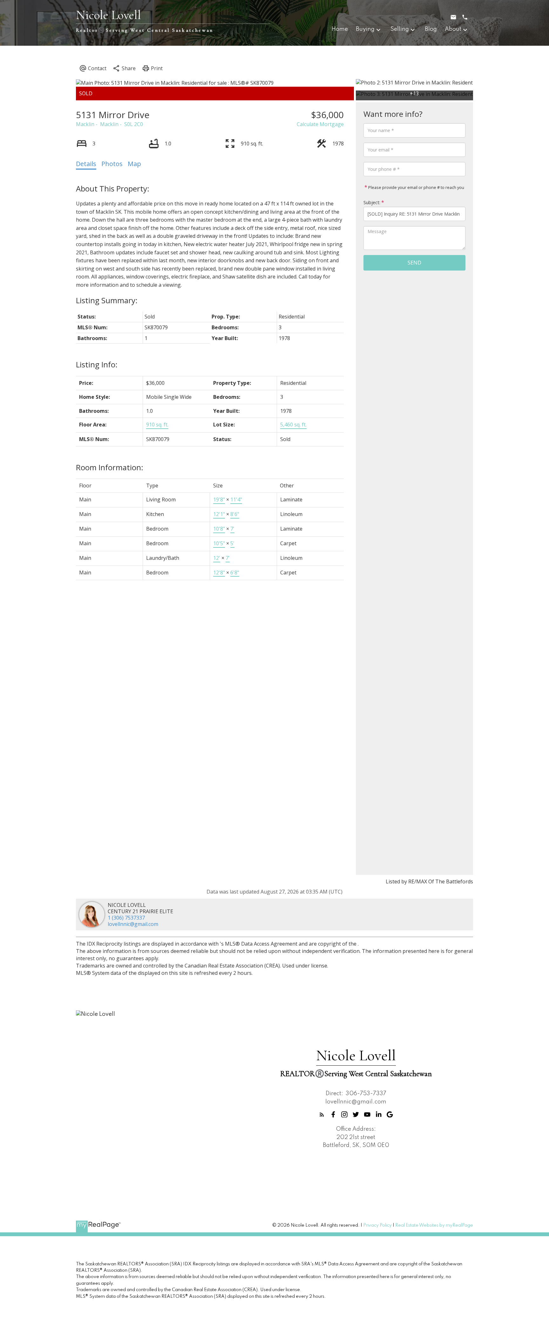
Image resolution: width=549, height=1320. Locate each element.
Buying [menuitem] (365, 29)
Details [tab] (86, 163)
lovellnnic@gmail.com (133, 924)
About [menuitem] (453, 29)
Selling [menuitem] (399, 29)
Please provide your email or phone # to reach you (415, 187)
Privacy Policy (377, 1225)
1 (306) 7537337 (126, 917)
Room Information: (109, 467)
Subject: (371, 202)
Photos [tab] (112, 163)
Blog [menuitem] (431, 29)
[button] (322, 1114)
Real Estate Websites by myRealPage (434, 1225)
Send (414, 262)
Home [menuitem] (340, 29)
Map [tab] (134, 163)
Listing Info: (97, 364)
